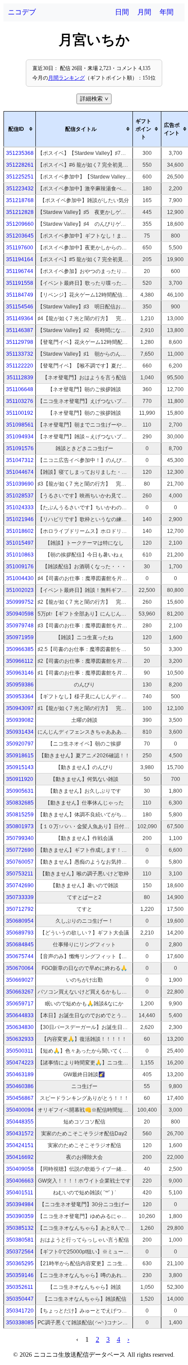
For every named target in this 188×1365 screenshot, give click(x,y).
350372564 (20, 1252)
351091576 (20, 448)
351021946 (20, 519)
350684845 (20, 945)
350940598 (20, 614)
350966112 (19, 661)
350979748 (20, 626)
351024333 (20, 507)
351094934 (20, 437)
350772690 (20, 850)
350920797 (20, 744)
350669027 (20, 980)
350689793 (20, 933)
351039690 (20, 484)
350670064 (20, 968)
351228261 (20, 165)
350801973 (20, 826)
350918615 (20, 755)
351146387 (19, 330)
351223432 (20, 189)
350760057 (20, 862)
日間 (122, 12)
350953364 (20, 696)
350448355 (20, 1122)
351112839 (20, 377)
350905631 (20, 791)
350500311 (19, 1051)
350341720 (20, 1311)
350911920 (19, 779)
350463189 (20, 1074)
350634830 (20, 1027)
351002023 (20, 590)
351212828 (20, 212)
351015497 (20, 543)
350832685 (20, 803)
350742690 (20, 885)
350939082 (20, 720)
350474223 (20, 1063)
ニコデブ (22, 12)
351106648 (19, 389)
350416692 (20, 1157)
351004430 (20, 578)
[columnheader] (20, 129)
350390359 (20, 1216)
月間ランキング (66, 78)
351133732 (19, 354)
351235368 (20, 153)
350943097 (20, 708)
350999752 (20, 602)
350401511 (19, 1193)
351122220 (19, 366)
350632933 (20, 1039)
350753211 (19, 874)
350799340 (20, 838)
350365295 (20, 1263)
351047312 (20, 460)
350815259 (20, 815)
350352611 (19, 1287)
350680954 (20, 921)
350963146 (20, 673)
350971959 (20, 637)
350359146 (20, 1275)
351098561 (20, 425)
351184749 (19, 295)
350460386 (20, 1086)
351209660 (20, 224)
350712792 (20, 909)
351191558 (19, 283)
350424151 (20, 1145)
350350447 (20, 1299)
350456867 (20, 1098)
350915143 (20, 767)
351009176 (20, 567)
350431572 (20, 1133)
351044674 (20, 472)
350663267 (20, 992)
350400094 (20, 1110)
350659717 (20, 1004)
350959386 (20, 685)
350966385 (20, 649)
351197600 (19, 248)
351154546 (19, 307)
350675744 (20, 956)
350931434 (20, 732)
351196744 (19, 271)
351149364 (19, 318)
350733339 (20, 897)
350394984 (20, 1204)
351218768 (20, 200)
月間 (144, 12)
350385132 (20, 1228)
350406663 (20, 1181)
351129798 (19, 342)
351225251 (20, 177)
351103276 (19, 401)
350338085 (20, 1323)
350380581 (20, 1240)
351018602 (20, 531)
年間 (167, 12)
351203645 (20, 236)
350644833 (20, 1015)
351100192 (19, 413)
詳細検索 (95, 98)
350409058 (20, 1169)
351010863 (20, 555)
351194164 (19, 259)
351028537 (20, 496)
